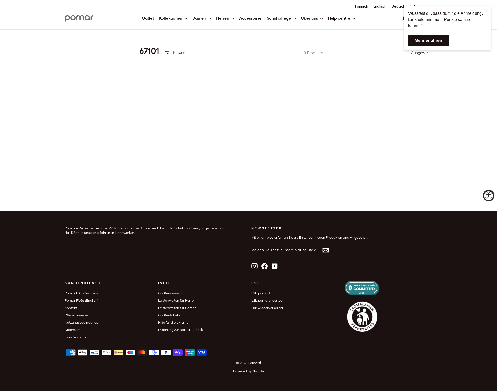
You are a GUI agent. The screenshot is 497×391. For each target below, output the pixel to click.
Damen (199, 18)
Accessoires (250, 18)
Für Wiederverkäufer (267, 308)
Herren (223, 18)
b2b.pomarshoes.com (268, 300)
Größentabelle (169, 315)
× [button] (486, 11)
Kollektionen (171, 18)
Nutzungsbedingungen (82, 322)
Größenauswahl (170, 293)
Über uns (310, 18)
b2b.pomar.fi (261, 293)
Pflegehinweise (76, 315)
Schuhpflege (279, 18)
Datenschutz (74, 330)
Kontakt (71, 308)
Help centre (339, 18)
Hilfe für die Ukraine (173, 322)
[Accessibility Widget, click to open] (488, 195)
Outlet (148, 18)
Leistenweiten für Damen (177, 308)
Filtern (178, 52)
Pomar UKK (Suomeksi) (82, 293)
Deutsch (398, 6)
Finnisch (361, 6)
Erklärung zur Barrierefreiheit (180, 330)
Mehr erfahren (428, 40)
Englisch (379, 6)
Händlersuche (75, 337)
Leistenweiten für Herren (177, 300)
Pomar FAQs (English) (81, 300)
